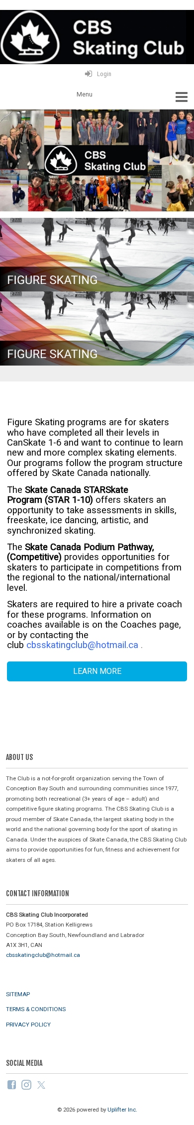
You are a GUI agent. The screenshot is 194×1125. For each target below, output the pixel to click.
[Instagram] (27, 1084)
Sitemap (18, 994)
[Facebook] (12, 1084)
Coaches (139, 624)
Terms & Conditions (36, 1009)
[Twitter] (42, 1084)
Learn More (97, 671)
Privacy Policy (28, 1024)
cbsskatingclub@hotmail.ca (82, 645)
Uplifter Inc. (122, 1109)
